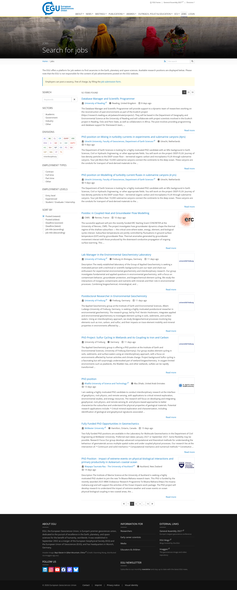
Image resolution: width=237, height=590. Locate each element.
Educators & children (130, 549)
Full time (50, 175)
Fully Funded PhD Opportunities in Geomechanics (110, 423)
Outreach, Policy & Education (154, 13)
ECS (176, 13)
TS (61, 152)
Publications (116, 13)
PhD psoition (88, 379)
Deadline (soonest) (54, 222)
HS (45, 147)
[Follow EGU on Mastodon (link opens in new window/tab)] (69, 570)
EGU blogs (164, 540)
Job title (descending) (55, 232)
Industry (49, 120)
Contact (86, 585)
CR (60, 138)
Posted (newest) (53, 216)
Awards (130, 13)
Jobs (184, 13)
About (78, 13)
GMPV (72, 143)
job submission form (111, 81)
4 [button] (139, 503)
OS (61, 147)
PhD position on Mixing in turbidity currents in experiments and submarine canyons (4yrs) (133, 136)
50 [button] (193, 92)
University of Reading (95, 103)
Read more (189, 130)
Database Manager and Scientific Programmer (108, 98)
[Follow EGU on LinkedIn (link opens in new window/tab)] (45, 570)
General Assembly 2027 (171, 531)
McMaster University (94, 428)
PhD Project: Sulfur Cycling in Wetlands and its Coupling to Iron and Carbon (125, 337)
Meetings (100, 13)
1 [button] (128, 503)
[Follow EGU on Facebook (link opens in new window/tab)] (63, 570)
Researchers (126, 531)
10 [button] (184, 92)
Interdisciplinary (50, 156)
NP (55, 147)
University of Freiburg (95, 259)
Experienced (51, 198)
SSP (45, 152)
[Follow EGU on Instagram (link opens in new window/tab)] (51, 570)
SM (71, 147)
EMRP (66, 138)
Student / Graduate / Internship (60, 202)
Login (191, 13)
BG (50, 138)
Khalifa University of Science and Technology (106, 383)
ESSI (45, 143)
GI (61, 143)
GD (55, 143)
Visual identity (131, 585)
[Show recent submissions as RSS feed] (165, 61)
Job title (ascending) (55, 229)
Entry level (50, 195)
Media (123, 543)
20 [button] (188, 92)
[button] (74, 99)
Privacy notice (113, 585)
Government (51, 117)
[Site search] (192, 61)
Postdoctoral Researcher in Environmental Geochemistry (114, 296)
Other (48, 124)
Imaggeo (164, 549)
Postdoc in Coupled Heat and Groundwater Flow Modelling (115, 213)
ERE (72, 138)
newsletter (146, 569)
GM (65, 143)
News (88, 13)
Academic (50, 114)
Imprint (98, 585)
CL (55, 138)
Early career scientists (131, 537)
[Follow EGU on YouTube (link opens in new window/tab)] (57, 570)
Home (45, 61)
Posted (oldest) (52, 219)
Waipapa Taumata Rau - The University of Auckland (109, 466)
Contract (49, 171)
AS (45, 138)
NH (50, 147)
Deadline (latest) (53, 226)
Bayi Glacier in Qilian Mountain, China (70, 552)
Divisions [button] (190, 2)
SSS (51, 152)
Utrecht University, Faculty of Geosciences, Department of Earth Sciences (119, 141)
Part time (50, 178)
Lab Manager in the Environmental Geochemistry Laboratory (116, 254)
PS (66, 147)
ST (56, 152)
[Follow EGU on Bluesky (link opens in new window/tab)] (75, 570)
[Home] (58, 8)
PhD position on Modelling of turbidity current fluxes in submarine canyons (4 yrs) (128, 175)
